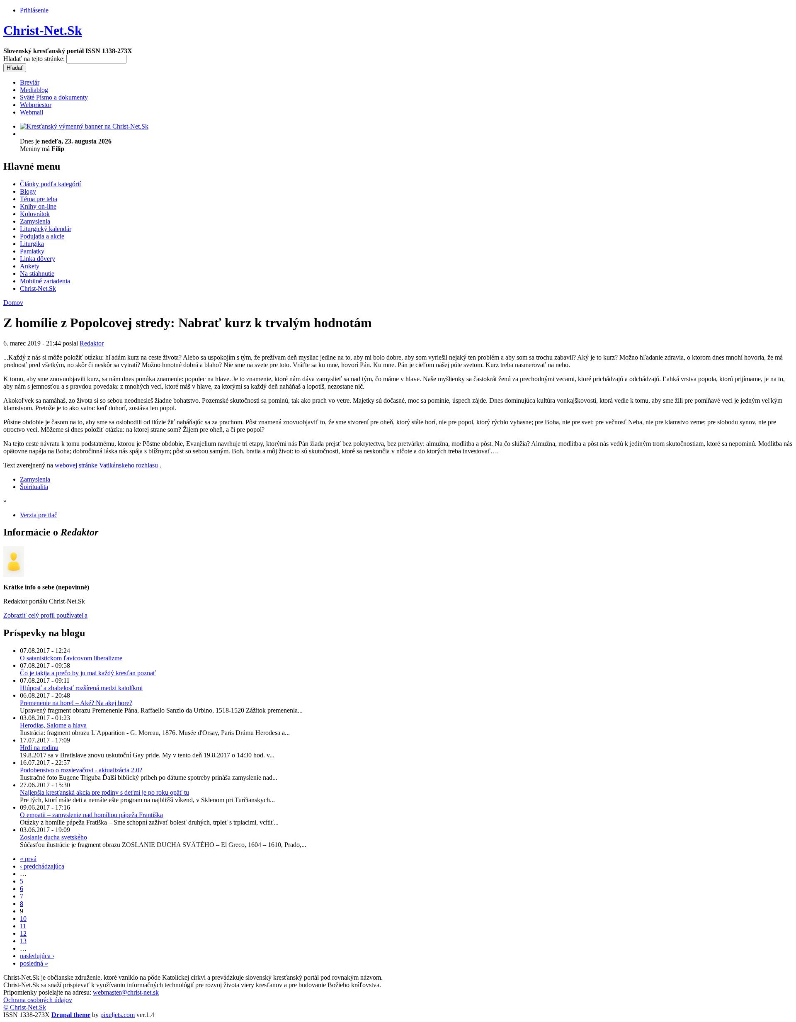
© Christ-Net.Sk (24, 1007)
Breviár (29, 82)
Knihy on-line (38, 206)
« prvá (28, 858)
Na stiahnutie (37, 273)
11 (23, 926)
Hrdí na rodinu (39, 747)
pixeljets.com (117, 1014)
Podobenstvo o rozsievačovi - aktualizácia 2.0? (81, 770)
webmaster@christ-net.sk (126, 992)
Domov (13, 302)
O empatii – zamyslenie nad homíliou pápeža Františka (91, 814)
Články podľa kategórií (50, 183)
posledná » (34, 963)
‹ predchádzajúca (42, 866)
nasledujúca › (37, 955)
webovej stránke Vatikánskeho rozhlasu (107, 465)
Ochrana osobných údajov (37, 999)
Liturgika (32, 243)
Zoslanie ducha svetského (53, 837)
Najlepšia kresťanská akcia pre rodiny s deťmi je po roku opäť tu (104, 792)
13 (23, 940)
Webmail (31, 112)
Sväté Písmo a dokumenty (54, 97)
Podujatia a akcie (42, 236)
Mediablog (34, 89)
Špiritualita (34, 486)
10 (23, 918)
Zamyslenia (35, 221)
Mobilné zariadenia (45, 281)
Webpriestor (35, 104)
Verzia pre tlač (38, 514)
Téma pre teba (38, 198)
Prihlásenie (34, 10)
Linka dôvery (37, 258)
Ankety (29, 266)
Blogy (28, 191)
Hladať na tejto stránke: (34, 58)
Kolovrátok (35, 213)
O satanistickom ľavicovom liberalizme (71, 658)
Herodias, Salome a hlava (53, 725)
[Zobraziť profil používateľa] (13, 574)
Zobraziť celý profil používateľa (45, 615)
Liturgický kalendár (45, 228)
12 (23, 933)
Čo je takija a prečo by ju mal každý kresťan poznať (88, 672)
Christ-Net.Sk (42, 30)
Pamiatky (32, 251)
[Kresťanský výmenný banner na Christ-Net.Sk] (84, 126)
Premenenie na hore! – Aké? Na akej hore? (76, 702)
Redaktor (92, 343)
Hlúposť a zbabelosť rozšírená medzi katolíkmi (81, 687)
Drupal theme (70, 1014)
